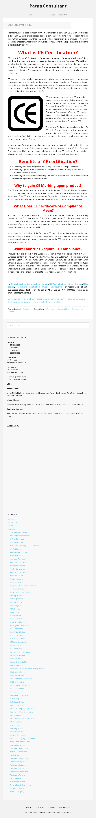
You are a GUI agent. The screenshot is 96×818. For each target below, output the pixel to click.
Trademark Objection (18, 762)
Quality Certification (24, 309)
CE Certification (18, 284)
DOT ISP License (16, 582)
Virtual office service (18, 788)
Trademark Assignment (19, 758)
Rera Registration (16, 728)
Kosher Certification (17, 655)
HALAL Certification (17, 635)
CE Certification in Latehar (54, 309)
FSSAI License (15, 615)
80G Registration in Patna (20, 536)
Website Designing (17, 791)
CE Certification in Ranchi (29, 302)
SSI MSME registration (18, 752)
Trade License (15, 755)
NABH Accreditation (17, 672)
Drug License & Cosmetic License (23, 585)
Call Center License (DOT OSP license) (24, 546)
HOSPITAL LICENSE (17, 639)
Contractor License (17, 569)
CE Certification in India (18, 299)
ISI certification (16, 645)
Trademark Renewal (18, 775)
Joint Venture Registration (20, 652)
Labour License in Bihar (19, 662)
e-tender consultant (17, 589)
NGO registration (57, 284)
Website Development (53, 287)
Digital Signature (16, 579)
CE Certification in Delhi (51, 302)
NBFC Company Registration (21, 679)
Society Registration (17, 745)
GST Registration (16, 629)
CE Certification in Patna (61, 299)
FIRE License (15, 609)
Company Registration (37, 284)
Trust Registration (17, 778)
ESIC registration (16, 599)
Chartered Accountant (18, 552)
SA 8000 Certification (18, 735)
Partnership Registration (19, 695)
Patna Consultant (48, 6)
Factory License (16, 602)
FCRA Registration (17, 605)
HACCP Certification (17, 632)
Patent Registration (17, 698)
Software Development (19, 748)
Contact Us (12, 522)
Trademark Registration (28, 287)
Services (11, 529)
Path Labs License (17, 702)
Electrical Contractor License (21, 592)
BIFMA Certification (17, 539)
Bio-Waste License (17, 542)
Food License (15, 612)
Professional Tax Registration (21, 712)
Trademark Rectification (19, 768)
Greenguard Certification (19, 625)
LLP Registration (16, 665)
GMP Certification (17, 619)
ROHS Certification (17, 732)
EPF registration (16, 595)
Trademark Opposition (18, 765)
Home (10, 526)
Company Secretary (17, 566)
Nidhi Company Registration (20, 685)
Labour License (16, 658)
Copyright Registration (18, 572)
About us (11, 519)
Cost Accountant (16, 575)
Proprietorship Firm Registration (22, 718)
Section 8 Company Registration (22, 738)
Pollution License (16, 705)
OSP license (14, 692)
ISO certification (74, 284)
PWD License (15, 725)
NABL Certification (17, 675)
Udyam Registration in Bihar (20, 785)
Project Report (15, 715)
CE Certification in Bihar (39, 299)
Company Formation (18, 559)
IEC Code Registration (18, 642)
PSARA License (16, 722)
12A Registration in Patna (20, 532)
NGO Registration (17, 682)
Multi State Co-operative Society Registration (27, 669)
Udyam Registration (17, 782)
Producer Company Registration (22, 708)
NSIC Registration (17, 688)
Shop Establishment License (20, 742)
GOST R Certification (18, 622)
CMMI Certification (17, 555)
